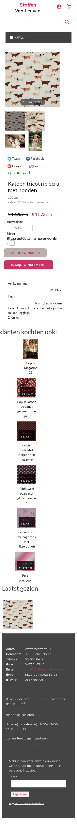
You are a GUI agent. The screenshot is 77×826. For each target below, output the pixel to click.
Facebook (37, 158)
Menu (19, 38)
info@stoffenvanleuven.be (44, 669)
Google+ (17, 166)
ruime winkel (41, 699)
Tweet (15, 158)
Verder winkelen (25, 253)
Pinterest (39, 166)
